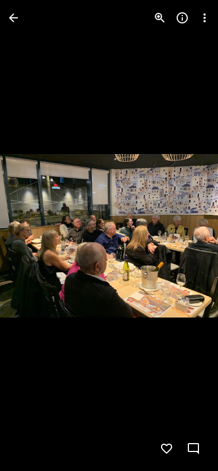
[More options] (204, 18)
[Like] (166, 448)
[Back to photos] (13, 17)
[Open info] (182, 18)
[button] (31, 235)
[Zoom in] (160, 18)
